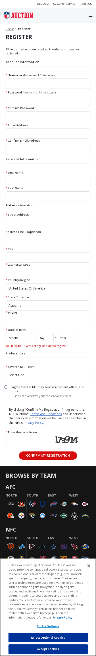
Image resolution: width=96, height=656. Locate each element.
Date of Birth (16, 330)
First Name (14, 173)
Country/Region (18, 280)
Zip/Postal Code (18, 265)
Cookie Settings (48, 626)
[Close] (89, 566)
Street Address (17, 215)
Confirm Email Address (23, 141)
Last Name (14, 188)
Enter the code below (22, 432)
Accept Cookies (48, 649)
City (9, 249)
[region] (48, 607)
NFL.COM (43, 4)
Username (31, 75)
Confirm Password (20, 108)
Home (10, 29)
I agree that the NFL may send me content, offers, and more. (47, 389)
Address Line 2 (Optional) (23, 232)
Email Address (17, 125)
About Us (86, 4)
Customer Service (64, 4)
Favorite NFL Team (20, 367)
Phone (11, 312)
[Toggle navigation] (90, 15)
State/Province (17, 297)
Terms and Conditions (46, 414)
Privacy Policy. (34, 422)
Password (31, 92)
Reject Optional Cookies (48, 637)
